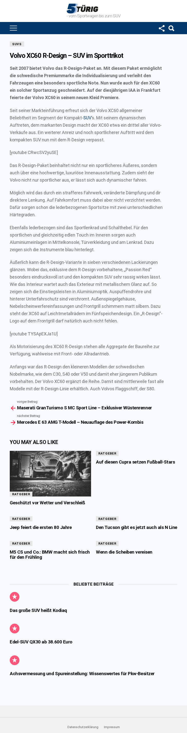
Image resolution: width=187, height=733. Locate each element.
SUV (87, 117)
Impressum (112, 727)
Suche (171, 28)
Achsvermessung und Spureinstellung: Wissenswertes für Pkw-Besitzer (82, 673)
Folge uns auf (161, 28)
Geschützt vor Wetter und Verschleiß (47, 503)
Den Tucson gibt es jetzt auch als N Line (136, 527)
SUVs (17, 44)
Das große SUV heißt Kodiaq (38, 610)
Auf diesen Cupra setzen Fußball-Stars (135, 462)
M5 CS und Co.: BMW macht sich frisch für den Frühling (50, 554)
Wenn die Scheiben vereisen (124, 552)
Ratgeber (21, 494)
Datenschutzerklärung (82, 727)
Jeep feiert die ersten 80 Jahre (41, 527)
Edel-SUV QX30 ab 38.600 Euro (41, 642)
